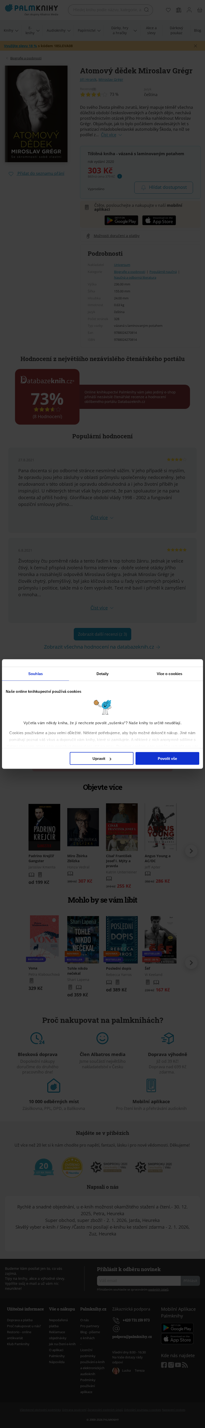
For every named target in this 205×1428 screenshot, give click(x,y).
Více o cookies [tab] (169, 674)
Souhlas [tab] (35, 674)
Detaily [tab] (102, 674)
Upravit (98, 758)
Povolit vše (167, 758)
